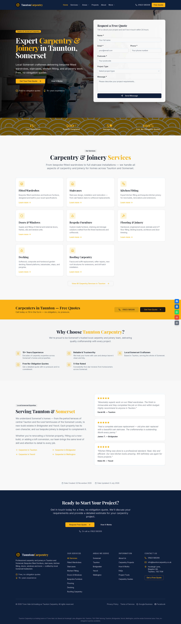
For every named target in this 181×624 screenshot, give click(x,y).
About (103, 5)
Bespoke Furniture (74, 579)
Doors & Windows (74, 575)
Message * (102, 77)
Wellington (97, 575)
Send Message (131, 96)
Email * (100, 46)
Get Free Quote (150, 309)
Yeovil (95, 571)
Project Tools (124, 575)
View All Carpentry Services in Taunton (88, 283)
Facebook (161, 604)
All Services (72, 558)
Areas (84, 5)
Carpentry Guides (126, 579)
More (111, 5)
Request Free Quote (78, 525)
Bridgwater (97, 566)
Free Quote (158, 5)
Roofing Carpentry (74, 592)
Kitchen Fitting (73, 571)
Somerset (97, 558)
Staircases (71, 566)
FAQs (121, 571)
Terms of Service (127, 604)
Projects (95, 5)
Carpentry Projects (126, 562)
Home (65, 5)
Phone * (133, 46)
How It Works (57, 81)
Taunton (96, 562)
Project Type (102, 66)
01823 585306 (144, 5)
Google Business (146, 604)
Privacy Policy (112, 604)
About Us (122, 558)
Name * (100, 35)
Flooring (70, 583)
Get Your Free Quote (28, 81)
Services (74, 5)
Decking (70, 587)
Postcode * (102, 56)
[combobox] (129, 71)
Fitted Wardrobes (74, 562)
